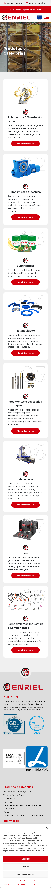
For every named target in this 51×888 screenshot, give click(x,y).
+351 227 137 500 (14, 3)
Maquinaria (8, 802)
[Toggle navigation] (46, 18)
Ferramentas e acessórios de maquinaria (22, 805)
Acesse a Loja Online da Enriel (27, 10)
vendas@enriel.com (38, 3)
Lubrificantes (9, 808)
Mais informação (25, 143)
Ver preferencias (25, 874)
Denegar (25, 866)
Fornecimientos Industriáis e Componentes (23, 815)
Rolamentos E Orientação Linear (18, 791)
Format (6, 812)
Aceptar (25, 858)
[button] (46, 827)
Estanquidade (9, 798)
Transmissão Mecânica (13, 795)
